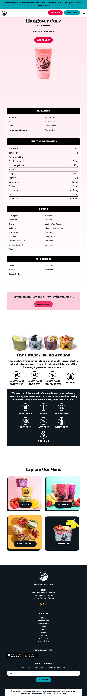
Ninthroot (25, 693)
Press (43, 632)
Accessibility (38, 693)
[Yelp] (46, 604)
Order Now (72, 13)
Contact (43, 635)
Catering (55, 13)
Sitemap (63, 693)
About (43, 626)
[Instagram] (44, 604)
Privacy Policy (52, 693)
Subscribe (43, 680)
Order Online (43, 641)
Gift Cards (43, 638)
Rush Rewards (43, 623)
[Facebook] (41, 604)
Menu (43, 618)
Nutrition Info (43, 621)
